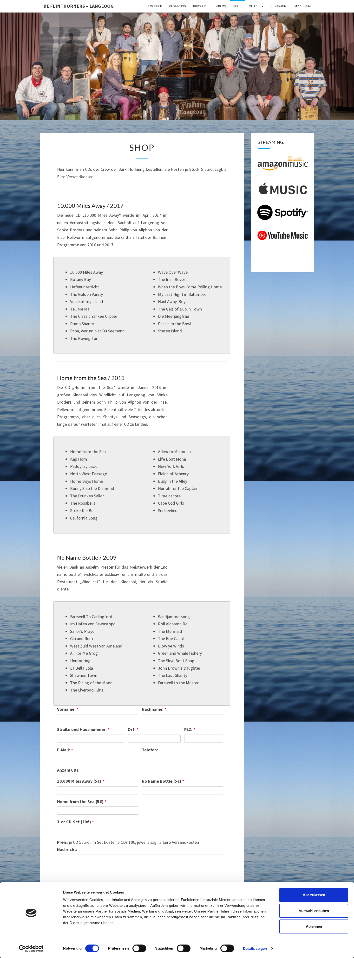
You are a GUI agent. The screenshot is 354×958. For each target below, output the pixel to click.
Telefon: (150, 750)
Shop (237, 6)
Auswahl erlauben (314, 911)
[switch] (139, 948)
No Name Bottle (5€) (163, 781)
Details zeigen (255, 948)
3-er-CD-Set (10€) (75, 822)
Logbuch (155, 6)
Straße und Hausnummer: (83, 729)
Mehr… (254, 6)
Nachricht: (67, 849)
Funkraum (279, 6)
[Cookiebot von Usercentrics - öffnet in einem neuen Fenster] (31, 948)
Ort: (133, 729)
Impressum (302, 6)
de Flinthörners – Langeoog (78, 6)
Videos (221, 6)
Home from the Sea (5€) (81, 801)
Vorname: (68, 709)
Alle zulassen (314, 895)
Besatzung (177, 6)
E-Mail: (65, 750)
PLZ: (189, 729)
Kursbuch (201, 6)
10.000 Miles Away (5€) (80, 781)
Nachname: (154, 709)
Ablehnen (314, 926)
